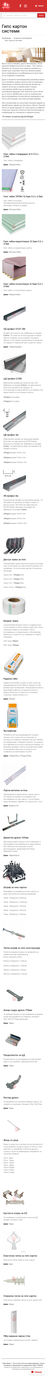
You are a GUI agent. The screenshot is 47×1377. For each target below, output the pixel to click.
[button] (37, 1372)
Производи (6, 38)
